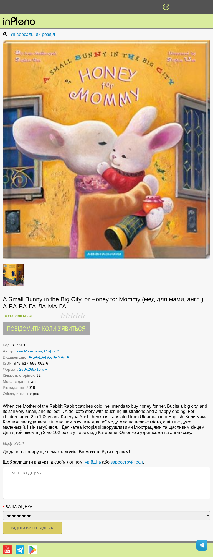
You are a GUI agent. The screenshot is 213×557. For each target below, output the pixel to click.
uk (166, 7)
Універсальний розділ (32, 34)
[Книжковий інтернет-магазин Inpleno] (19, 21)
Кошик (136, 7)
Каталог (16, 7)
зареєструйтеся (127, 462)
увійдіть (93, 462)
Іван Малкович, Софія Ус (38, 351)
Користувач (106, 7)
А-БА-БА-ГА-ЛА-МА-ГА (49, 357)
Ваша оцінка (19, 506)
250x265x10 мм (33, 369)
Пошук (76, 7)
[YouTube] (7, 549)
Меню (47, 7)
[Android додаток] (32, 549)
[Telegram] (20, 549)
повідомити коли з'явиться (46, 328)
